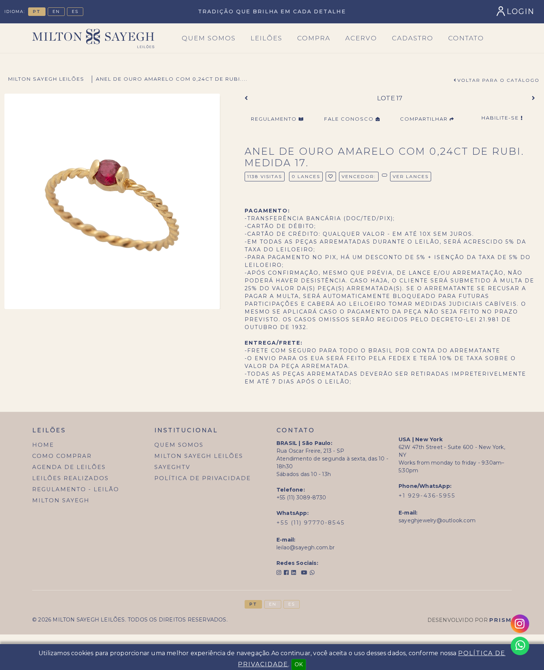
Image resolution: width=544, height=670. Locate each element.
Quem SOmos (209, 38)
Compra (313, 38)
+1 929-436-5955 (427, 495)
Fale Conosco (350, 119)
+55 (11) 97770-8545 (310, 522)
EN (56, 11)
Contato (466, 38)
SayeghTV (172, 467)
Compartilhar (425, 119)
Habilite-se (501, 118)
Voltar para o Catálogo (498, 80)
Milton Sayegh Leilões (46, 79)
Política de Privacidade (202, 478)
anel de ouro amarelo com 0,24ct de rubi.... (172, 79)
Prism (500, 620)
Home (43, 445)
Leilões (266, 38)
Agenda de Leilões (69, 467)
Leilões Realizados (70, 478)
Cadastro (412, 38)
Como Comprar (62, 456)
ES (75, 11)
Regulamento (275, 119)
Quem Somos (179, 445)
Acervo (361, 38)
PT (37, 11)
